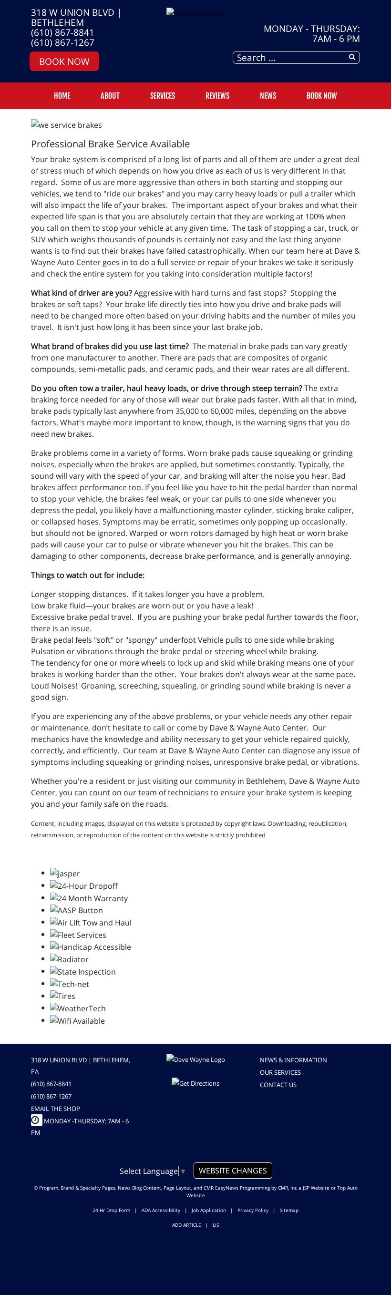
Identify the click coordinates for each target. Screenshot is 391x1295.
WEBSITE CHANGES (233, 1170)
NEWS (268, 96)
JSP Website (316, 1187)
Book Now (64, 61)
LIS (216, 1225)
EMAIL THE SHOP (55, 1108)
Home (62, 96)
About (110, 96)
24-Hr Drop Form (111, 1210)
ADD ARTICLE (186, 1225)
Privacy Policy (252, 1210)
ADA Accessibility (161, 1210)
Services (162, 96)
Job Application (209, 1210)
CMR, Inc (287, 1187)
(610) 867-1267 (62, 42)
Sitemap (289, 1210)
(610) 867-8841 (62, 32)
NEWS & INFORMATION (293, 1060)
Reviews (217, 96)
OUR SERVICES (280, 1072)
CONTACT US (278, 1084)
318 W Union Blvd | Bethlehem (76, 17)
